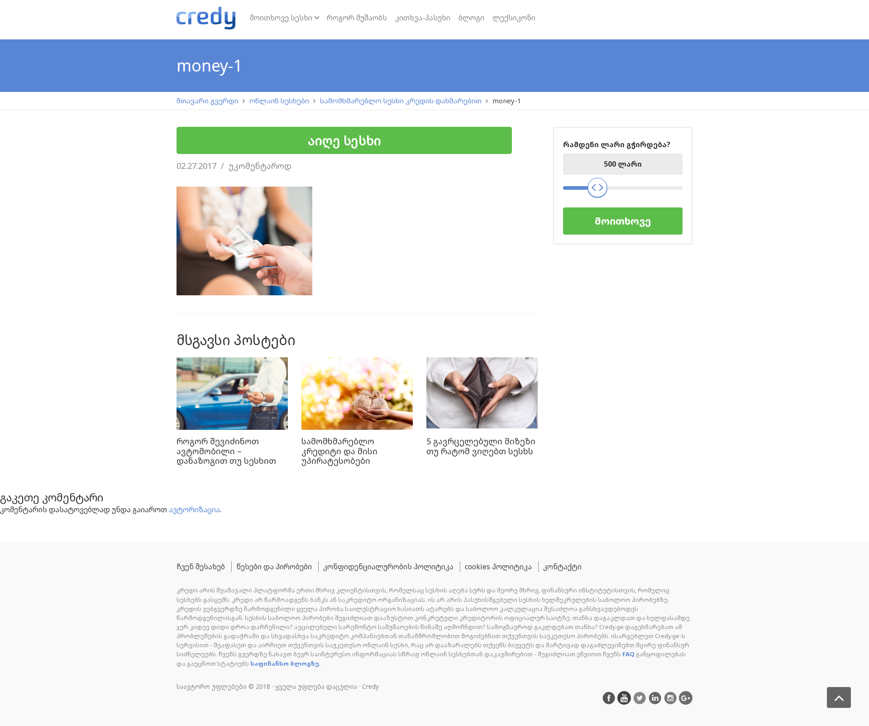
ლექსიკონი (513, 18)
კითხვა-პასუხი (422, 18)
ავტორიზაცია (194, 509)
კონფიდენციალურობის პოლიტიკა (388, 567)
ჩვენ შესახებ (201, 567)
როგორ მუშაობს (357, 18)
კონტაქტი (562, 567)
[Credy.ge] (206, 20)
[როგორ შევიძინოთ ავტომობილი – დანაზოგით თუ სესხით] (232, 393)
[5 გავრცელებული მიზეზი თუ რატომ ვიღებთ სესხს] (482, 393)
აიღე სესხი (344, 140)
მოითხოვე (623, 220)
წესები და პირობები (274, 567)
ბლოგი (471, 18)
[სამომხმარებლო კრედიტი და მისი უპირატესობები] (357, 393)
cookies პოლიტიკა (498, 567)
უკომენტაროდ (260, 165)
